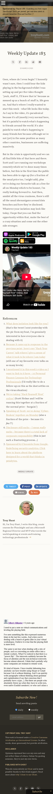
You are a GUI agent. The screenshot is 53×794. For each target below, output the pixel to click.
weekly (34, 710)
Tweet (12, 487)
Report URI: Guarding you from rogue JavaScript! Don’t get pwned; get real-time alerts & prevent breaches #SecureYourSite (25, 11)
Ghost (30, 769)
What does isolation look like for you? (27, 323)
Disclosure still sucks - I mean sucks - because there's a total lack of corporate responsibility (26, 432)
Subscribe (37, 792)
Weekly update (25, 472)
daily (20, 710)
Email (21, 493)
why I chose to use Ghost (26, 774)
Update (42, 487)
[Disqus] (26, 579)
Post (27, 487)
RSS (35, 493)
